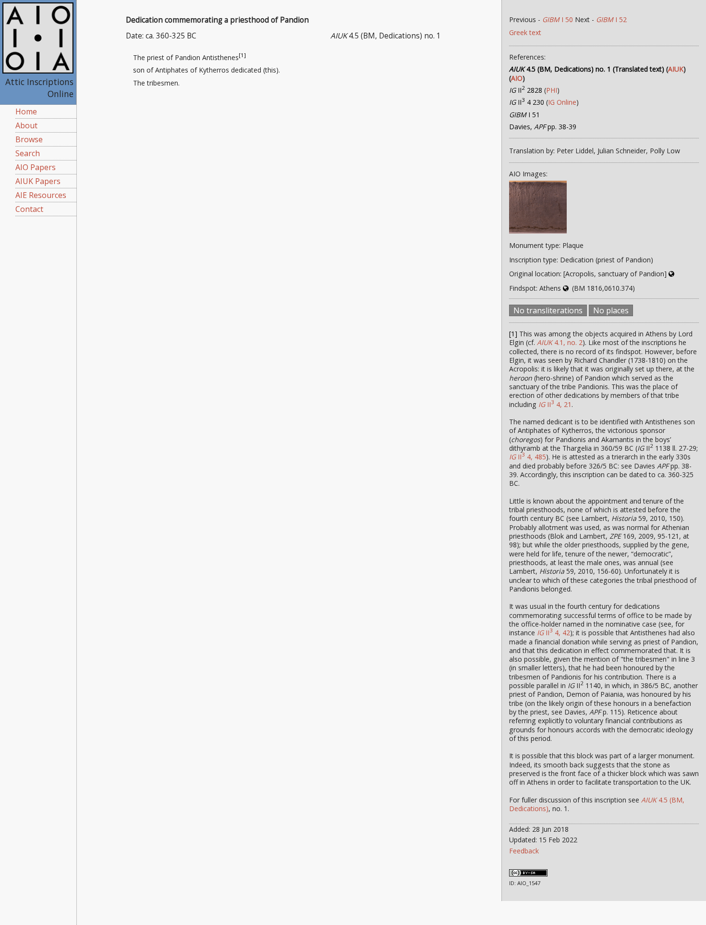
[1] (242, 55)
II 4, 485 (527, 456)
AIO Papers (35, 167)
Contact (29, 209)
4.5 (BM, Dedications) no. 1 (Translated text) (586, 69)
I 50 (557, 19)
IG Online (562, 102)
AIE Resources (40, 195)
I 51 (524, 114)
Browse (29, 139)
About (26, 125)
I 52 (611, 19)
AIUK (675, 69)
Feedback (524, 850)
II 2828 (525, 90)
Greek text (525, 32)
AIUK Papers (38, 181)
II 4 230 (526, 102)
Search (27, 153)
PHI (551, 90)
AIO (517, 78)
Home (26, 111)
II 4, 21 (555, 404)
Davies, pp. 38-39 (542, 126)
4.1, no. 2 (560, 342)
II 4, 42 (553, 632)
